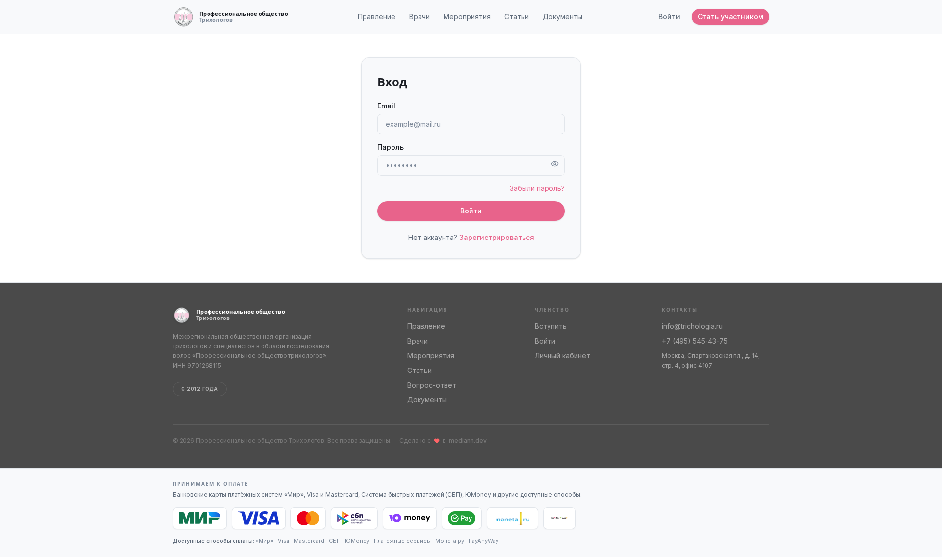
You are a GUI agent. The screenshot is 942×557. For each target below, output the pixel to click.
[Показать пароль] (555, 164)
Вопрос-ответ (431, 385)
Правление (376, 16)
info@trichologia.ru (692, 326)
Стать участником (730, 16)
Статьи (516, 16)
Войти (669, 16)
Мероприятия (467, 16)
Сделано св (443, 440)
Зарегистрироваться (496, 237)
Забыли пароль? (537, 188)
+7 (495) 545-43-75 (695, 341)
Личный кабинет (562, 355)
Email (386, 106)
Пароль (390, 147)
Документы (562, 16)
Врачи (419, 16)
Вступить (551, 326)
